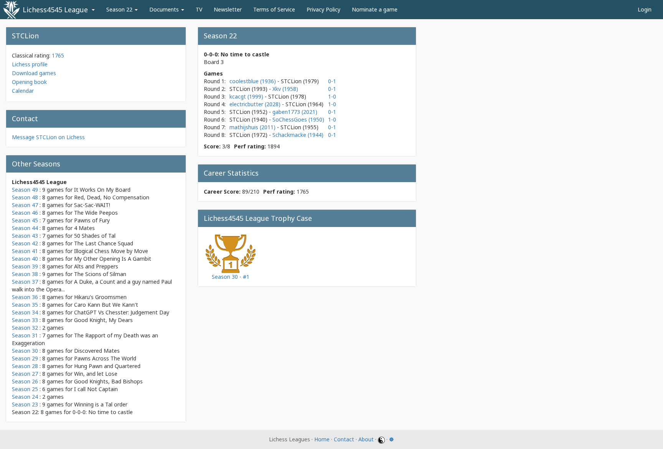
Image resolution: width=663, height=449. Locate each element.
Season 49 (25, 189)
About (366, 439)
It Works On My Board (102, 189)
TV (199, 9)
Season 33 (25, 320)
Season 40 (25, 258)
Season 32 (25, 327)
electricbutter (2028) (255, 104)
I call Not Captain (96, 389)
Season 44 (25, 228)
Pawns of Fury (92, 220)
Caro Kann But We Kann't (106, 304)
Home (322, 439)
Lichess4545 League (55, 9)
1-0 (332, 96)
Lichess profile (30, 64)
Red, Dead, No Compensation (111, 197)
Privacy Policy (323, 9)
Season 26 (25, 381)
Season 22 (120, 9)
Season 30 (25, 350)
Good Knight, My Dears (103, 320)
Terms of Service (274, 9)
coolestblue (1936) (253, 81)
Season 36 (25, 297)
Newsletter (228, 9)
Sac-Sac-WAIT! (92, 205)
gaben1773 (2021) (294, 111)
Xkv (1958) (285, 88)
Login (644, 9)
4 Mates (84, 228)
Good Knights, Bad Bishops (108, 381)
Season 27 (25, 373)
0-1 (332, 81)
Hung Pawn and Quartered (107, 366)
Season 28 (25, 366)
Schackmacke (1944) (297, 134)
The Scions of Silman (100, 274)
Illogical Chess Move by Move (111, 251)
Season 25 (25, 389)
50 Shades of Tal (94, 235)
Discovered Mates (97, 350)
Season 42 (25, 243)
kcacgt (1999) (247, 96)
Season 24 (25, 396)
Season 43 (25, 235)
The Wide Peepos (96, 212)
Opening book (29, 82)
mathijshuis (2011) (253, 127)
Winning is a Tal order (100, 404)
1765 (58, 55)
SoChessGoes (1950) (298, 119)
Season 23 (25, 404)
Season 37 (25, 281)
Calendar (23, 90)
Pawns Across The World (105, 358)
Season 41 (25, 251)
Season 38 (25, 274)
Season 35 (25, 304)
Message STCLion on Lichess (48, 137)
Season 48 (25, 197)
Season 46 (25, 212)
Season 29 (25, 358)
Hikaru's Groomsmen (100, 297)
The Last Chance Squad (103, 243)
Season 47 (25, 205)
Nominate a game (374, 9)
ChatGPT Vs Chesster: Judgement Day (121, 312)
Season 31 (25, 335)
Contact (344, 439)
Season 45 (25, 220)
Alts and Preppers (96, 266)
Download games (34, 73)
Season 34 (25, 312)
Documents (164, 9)
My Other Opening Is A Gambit (112, 258)
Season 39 (25, 266)
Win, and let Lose (95, 373)
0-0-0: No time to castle (103, 412)
